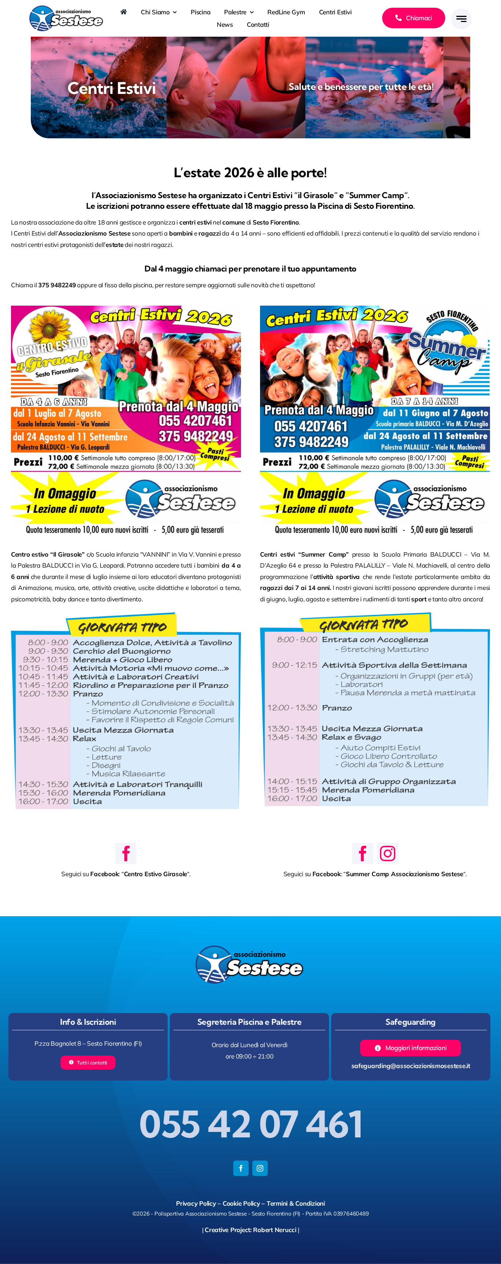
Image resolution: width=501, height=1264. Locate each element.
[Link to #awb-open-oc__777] (461, 18)
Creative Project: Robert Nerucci (250, 1230)
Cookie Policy (241, 1203)
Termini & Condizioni (296, 1203)
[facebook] (125, 853)
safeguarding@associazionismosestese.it (410, 1066)
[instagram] (387, 853)
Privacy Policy (196, 1203)
